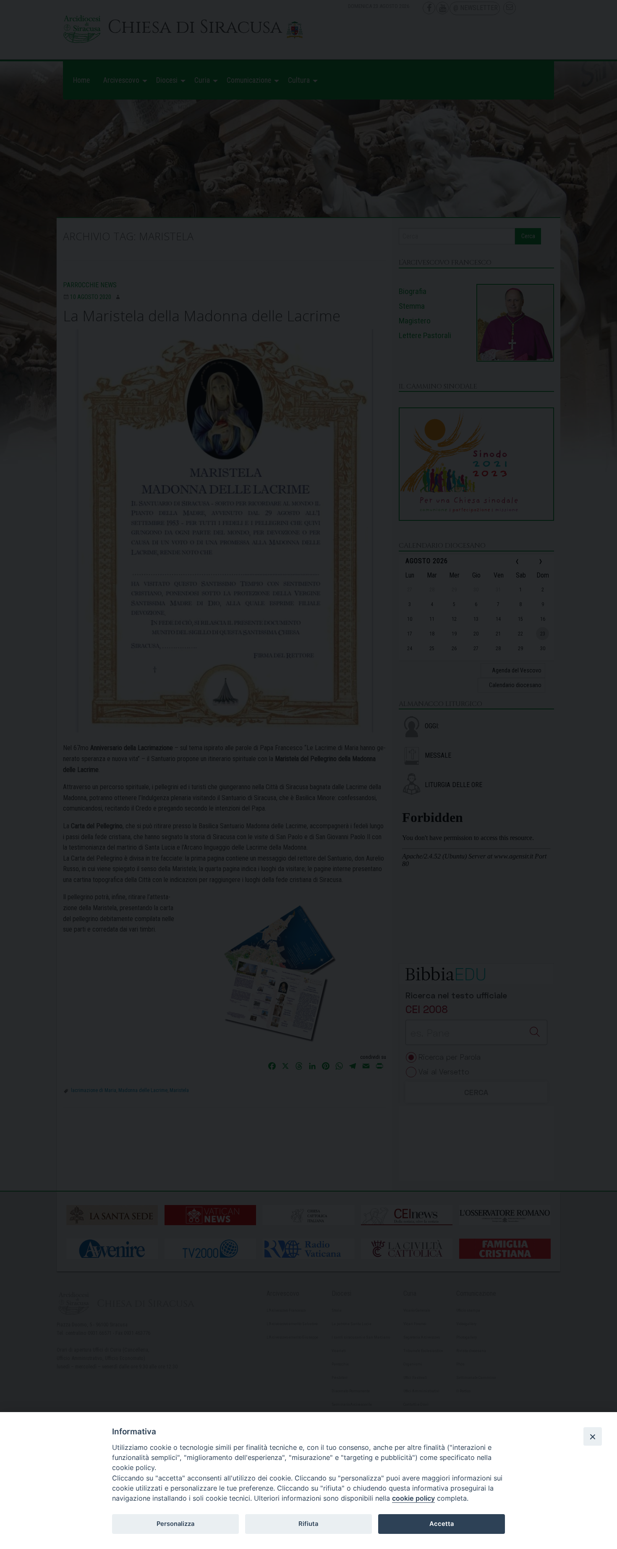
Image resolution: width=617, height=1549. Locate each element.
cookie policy (413, 1498)
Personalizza (175, 1524)
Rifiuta (308, 1524)
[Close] (592, 1436)
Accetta (441, 1524)
